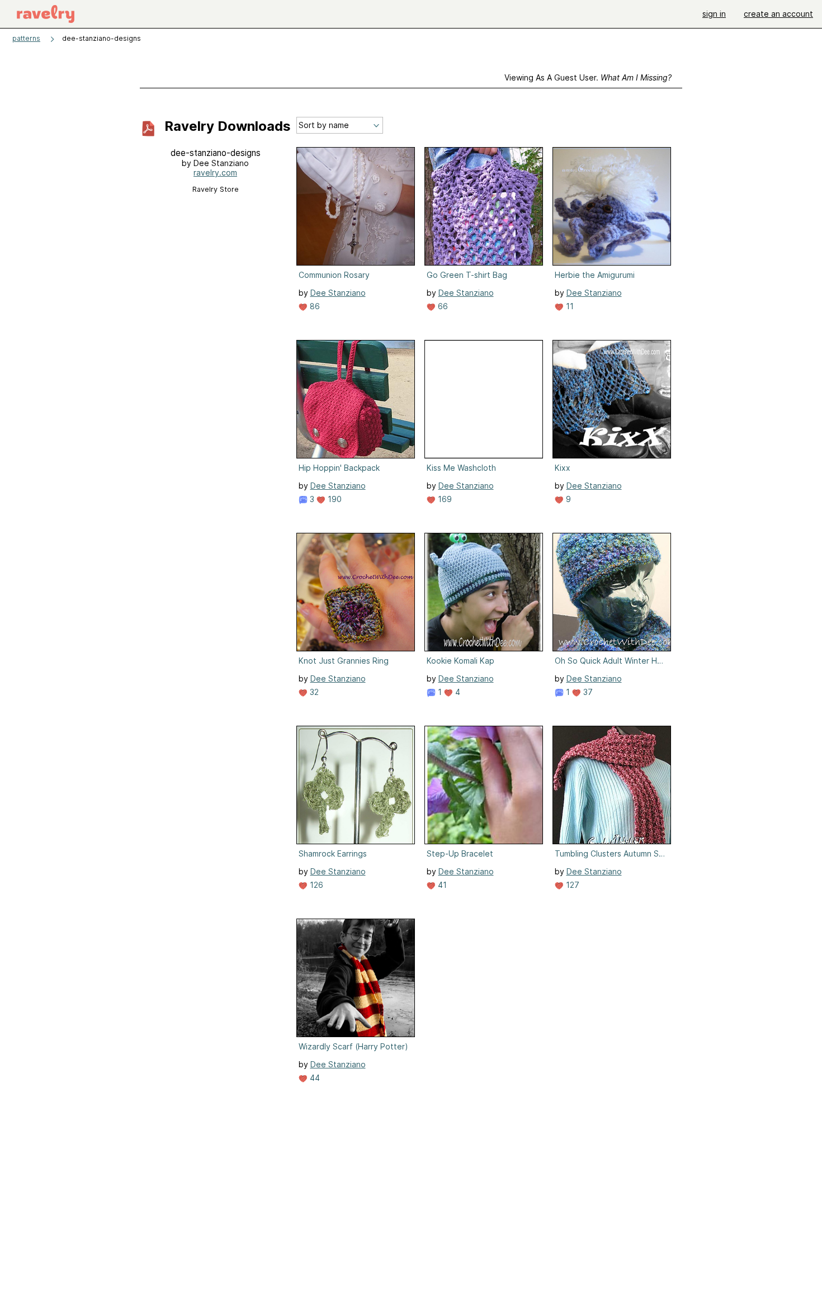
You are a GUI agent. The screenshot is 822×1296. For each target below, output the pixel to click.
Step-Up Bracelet (460, 853)
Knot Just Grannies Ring (344, 660)
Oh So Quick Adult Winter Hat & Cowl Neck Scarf (611, 660)
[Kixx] (611, 399)
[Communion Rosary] (355, 206)
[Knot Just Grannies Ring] (355, 592)
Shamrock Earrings (333, 853)
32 (313, 692)
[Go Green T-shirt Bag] (483, 206)
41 (441, 885)
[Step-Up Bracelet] (483, 785)
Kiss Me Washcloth (461, 467)
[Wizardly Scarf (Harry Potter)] (355, 978)
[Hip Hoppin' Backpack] (355, 399)
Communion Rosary (334, 275)
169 (444, 499)
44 (314, 1077)
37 (587, 692)
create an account (778, 13)
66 (442, 306)
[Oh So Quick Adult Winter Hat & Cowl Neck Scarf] (611, 592)
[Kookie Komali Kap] (483, 592)
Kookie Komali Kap (460, 660)
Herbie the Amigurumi (595, 275)
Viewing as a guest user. (588, 77)
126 (315, 885)
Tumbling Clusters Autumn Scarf (611, 853)
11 (569, 306)
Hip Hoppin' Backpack (339, 467)
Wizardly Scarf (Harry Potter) (353, 1046)
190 (333, 499)
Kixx (562, 467)
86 (314, 306)
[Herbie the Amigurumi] (611, 206)
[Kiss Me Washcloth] (483, 399)
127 (571, 885)
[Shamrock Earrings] (355, 785)
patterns (26, 38)
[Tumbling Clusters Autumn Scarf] (611, 785)
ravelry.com (215, 172)
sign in (714, 13)
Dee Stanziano (338, 292)
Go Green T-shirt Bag (467, 275)
